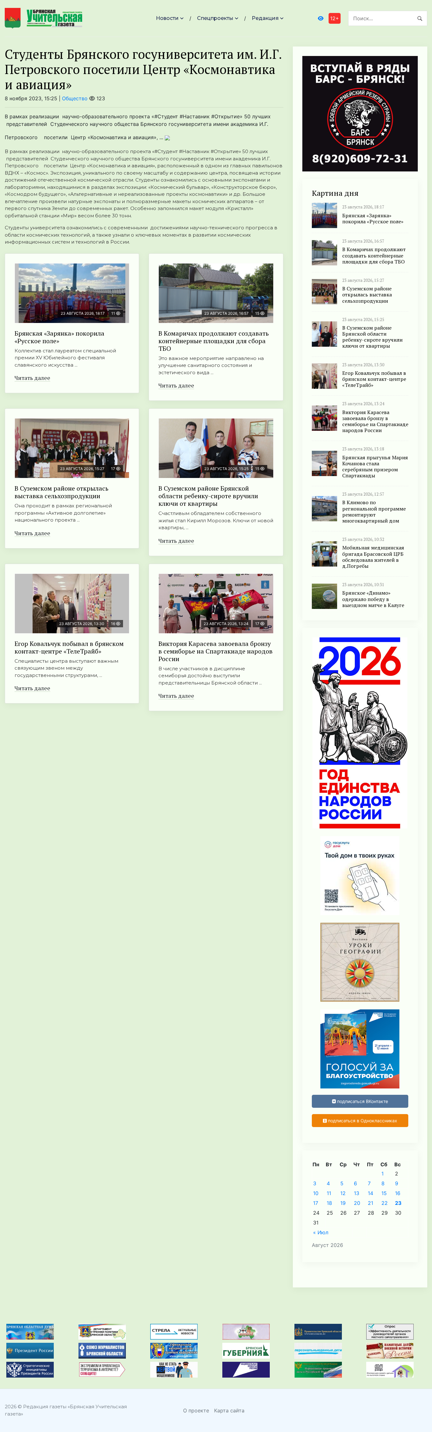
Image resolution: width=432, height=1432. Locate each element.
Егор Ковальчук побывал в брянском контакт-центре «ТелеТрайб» (69, 647)
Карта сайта (229, 1410)
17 (315, 1203)
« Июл (320, 1232)
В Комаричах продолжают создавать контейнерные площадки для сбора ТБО (213, 341)
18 (329, 1203)
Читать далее (32, 377)
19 (343, 1203)
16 (397, 1193)
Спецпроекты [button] (215, 18)
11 (329, 1193)
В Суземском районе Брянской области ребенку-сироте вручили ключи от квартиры (208, 496)
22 (384, 1203)
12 (343, 1193)
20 (357, 1203)
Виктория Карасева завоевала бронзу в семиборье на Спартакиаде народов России (215, 651)
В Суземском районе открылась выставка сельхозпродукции (61, 492)
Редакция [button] (265, 18)
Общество (75, 98)
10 (315, 1193)
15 (384, 1193)
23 (398, 1203)
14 (370, 1193)
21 (370, 1203)
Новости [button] (167, 18)
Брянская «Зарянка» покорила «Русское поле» (59, 337)
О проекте (196, 1410)
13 (356, 1193)
